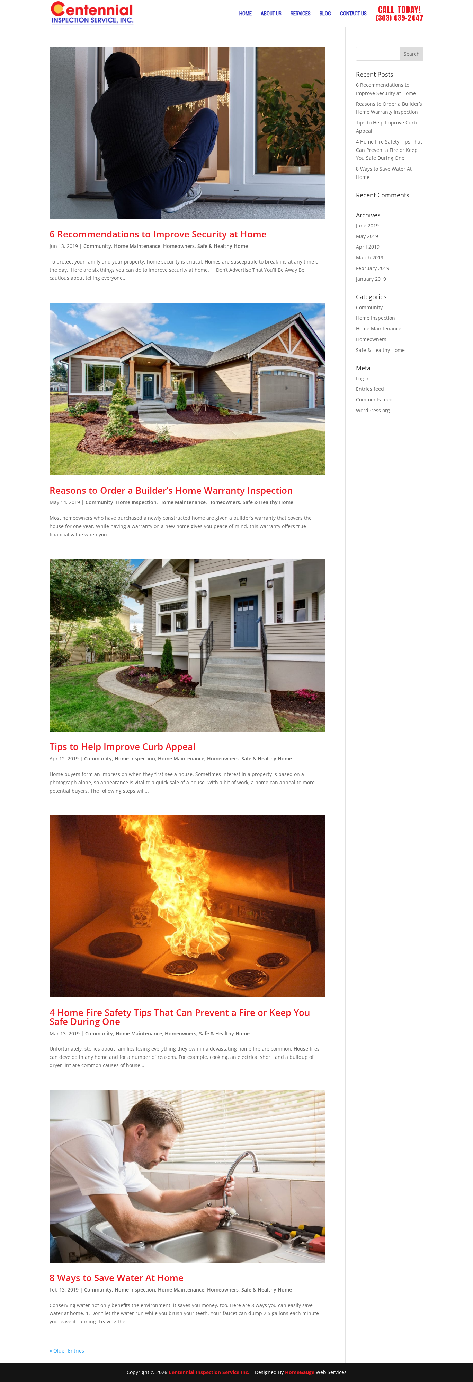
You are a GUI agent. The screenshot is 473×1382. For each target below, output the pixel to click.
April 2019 (368, 246)
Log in (363, 378)
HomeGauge (299, 1372)
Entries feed (370, 389)
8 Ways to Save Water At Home (117, 1277)
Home (245, 13)
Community (97, 246)
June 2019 (367, 225)
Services (301, 13)
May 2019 (367, 236)
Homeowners (179, 246)
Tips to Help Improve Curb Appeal (122, 746)
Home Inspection (136, 502)
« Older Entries (67, 1350)
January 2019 (371, 279)
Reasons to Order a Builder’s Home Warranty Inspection (171, 490)
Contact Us (353, 13)
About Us (271, 13)
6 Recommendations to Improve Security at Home (158, 234)
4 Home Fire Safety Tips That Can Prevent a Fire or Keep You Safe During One (180, 1017)
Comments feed (374, 399)
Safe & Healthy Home (222, 246)
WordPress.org (373, 410)
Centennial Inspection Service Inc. (209, 1372)
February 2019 (372, 268)
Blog (325, 13)
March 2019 (369, 257)
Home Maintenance (137, 246)
